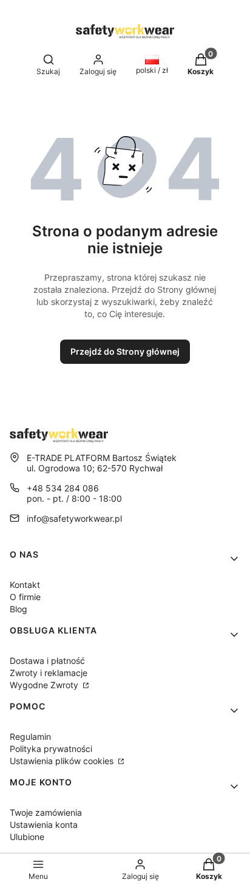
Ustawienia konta (44, 824)
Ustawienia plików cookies (63, 761)
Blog (18, 609)
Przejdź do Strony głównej (125, 351)
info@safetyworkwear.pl (74, 518)
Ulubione (27, 837)
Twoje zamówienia (46, 812)
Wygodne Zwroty (45, 685)
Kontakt (25, 584)
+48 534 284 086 (63, 488)
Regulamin (30, 736)
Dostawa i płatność (47, 660)
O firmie (25, 597)
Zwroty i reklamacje (48, 673)
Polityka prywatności (51, 748)
